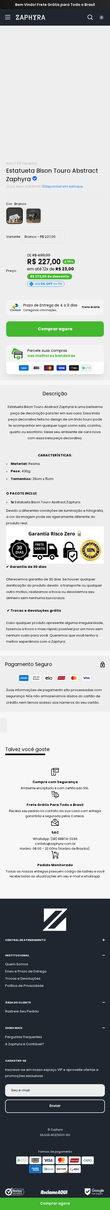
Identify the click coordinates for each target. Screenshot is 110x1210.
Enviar (55, 1105)
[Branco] (14, 216)
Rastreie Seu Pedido (22, 1011)
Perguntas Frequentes (23, 1036)
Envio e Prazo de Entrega (26, 971)
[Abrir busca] (90, 17)
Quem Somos (16, 964)
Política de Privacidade (24, 985)
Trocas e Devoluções (22, 978)
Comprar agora (55, 329)
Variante (13, 236)
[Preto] (33, 216)
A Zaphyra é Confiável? (24, 1044)
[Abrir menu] (7, 17)
